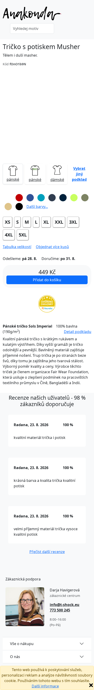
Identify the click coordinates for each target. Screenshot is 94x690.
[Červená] (19, 197)
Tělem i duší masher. (20, 55)
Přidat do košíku (47, 279)
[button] (79, 174)
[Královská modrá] (30, 197)
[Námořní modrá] (62, 197)
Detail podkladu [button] (77, 331)
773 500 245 (60, 610)
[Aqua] (41, 197)
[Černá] (19, 206)
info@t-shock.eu (64, 604)
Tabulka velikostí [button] (17, 246)
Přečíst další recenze (47, 551)
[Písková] (8, 206)
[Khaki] (84, 197)
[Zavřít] (91, 685)
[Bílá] (8, 197)
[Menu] (88, 15)
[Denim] (52, 197)
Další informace (45, 686)
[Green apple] (73, 197)
